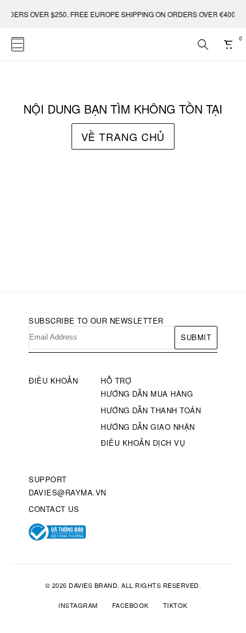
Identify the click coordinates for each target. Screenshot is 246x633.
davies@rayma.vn (67, 492)
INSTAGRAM (78, 605)
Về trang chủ (123, 136)
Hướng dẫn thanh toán (151, 410)
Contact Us (54, 508)
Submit (196, 337)
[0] (229, 44)
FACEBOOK (130, 605)
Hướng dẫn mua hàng (147, 393)
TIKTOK (175, 605)
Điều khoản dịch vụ (143, 442)
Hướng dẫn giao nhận (148, 426)
